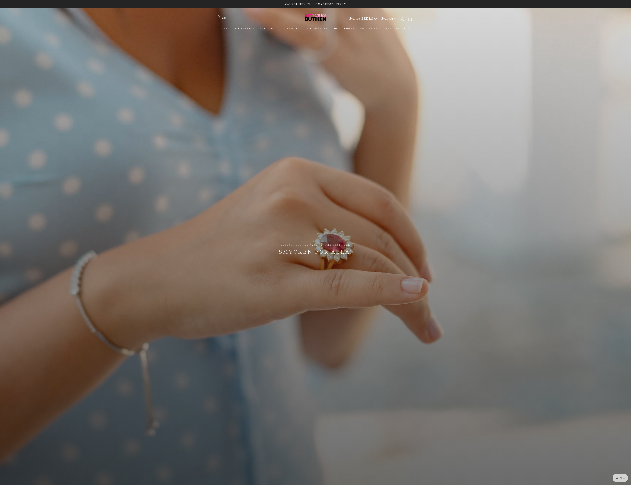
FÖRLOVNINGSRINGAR (374, 28)
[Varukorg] (410, 18)
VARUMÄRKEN (316, 28)
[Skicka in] (220, 16)
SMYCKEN (266, 28)
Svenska (387, 18)
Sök (224, 17)
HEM (225, 28)
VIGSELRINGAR (342, 28)
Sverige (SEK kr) (361, 18)
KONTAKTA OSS (244, 28)
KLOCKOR (402, 28)
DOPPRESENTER (290, 28)
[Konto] (402, 18)
